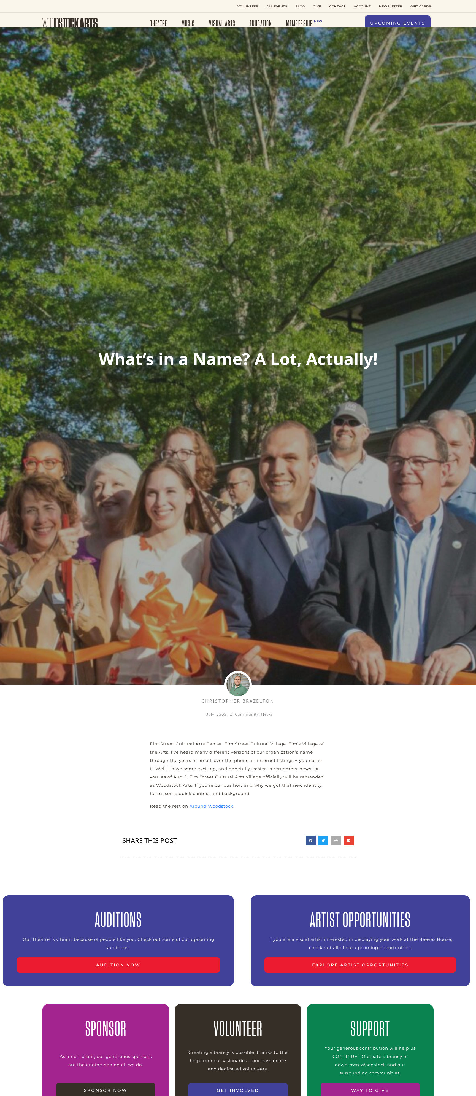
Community (247, 714)
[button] (398, 23)
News (266, 714)
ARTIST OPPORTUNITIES (360, 919)
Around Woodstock (211, 806)
